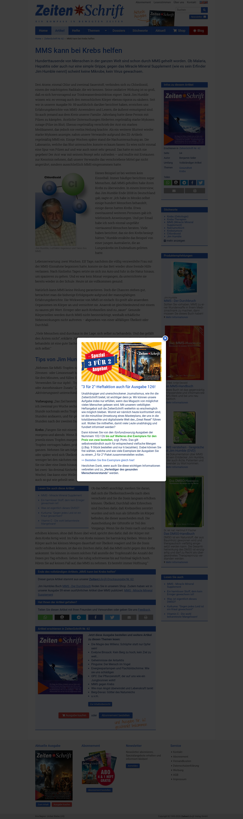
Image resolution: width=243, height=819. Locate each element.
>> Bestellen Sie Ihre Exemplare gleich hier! (107, 460)
